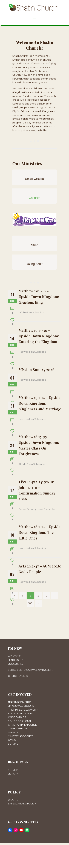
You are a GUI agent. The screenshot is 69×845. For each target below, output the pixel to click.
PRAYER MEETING (18, 728)
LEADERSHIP (15, 660)
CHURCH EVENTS (18, 675)
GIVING (12, 739)
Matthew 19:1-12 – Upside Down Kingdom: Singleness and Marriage (40, 403)
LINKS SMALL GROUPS (21, 705)
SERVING (13, 743)
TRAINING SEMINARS (19, 702)
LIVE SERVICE (15, 663)
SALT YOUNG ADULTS (20, 713)
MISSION (13, 732)
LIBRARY (13, 773)
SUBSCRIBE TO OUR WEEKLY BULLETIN (30, 669)
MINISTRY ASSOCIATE (20, 736)
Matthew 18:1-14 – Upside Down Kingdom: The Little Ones (40, 532)
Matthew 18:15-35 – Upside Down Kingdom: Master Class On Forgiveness (39, 445)
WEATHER (13, 799)
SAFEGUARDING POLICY (22, 803)
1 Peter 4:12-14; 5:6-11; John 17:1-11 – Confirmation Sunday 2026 (37, 490)
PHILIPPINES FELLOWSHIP (23, 709)
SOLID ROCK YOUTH (20, 721)
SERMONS (14, 769)
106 (31, 603)
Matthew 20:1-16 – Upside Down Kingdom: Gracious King (39, 297)
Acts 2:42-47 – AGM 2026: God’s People (40, 569)
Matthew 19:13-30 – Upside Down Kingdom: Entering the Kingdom (39, 336)
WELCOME (14, 656)
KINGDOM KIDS (17, 717)
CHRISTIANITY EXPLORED (22, 724)
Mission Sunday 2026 (36, 369)
